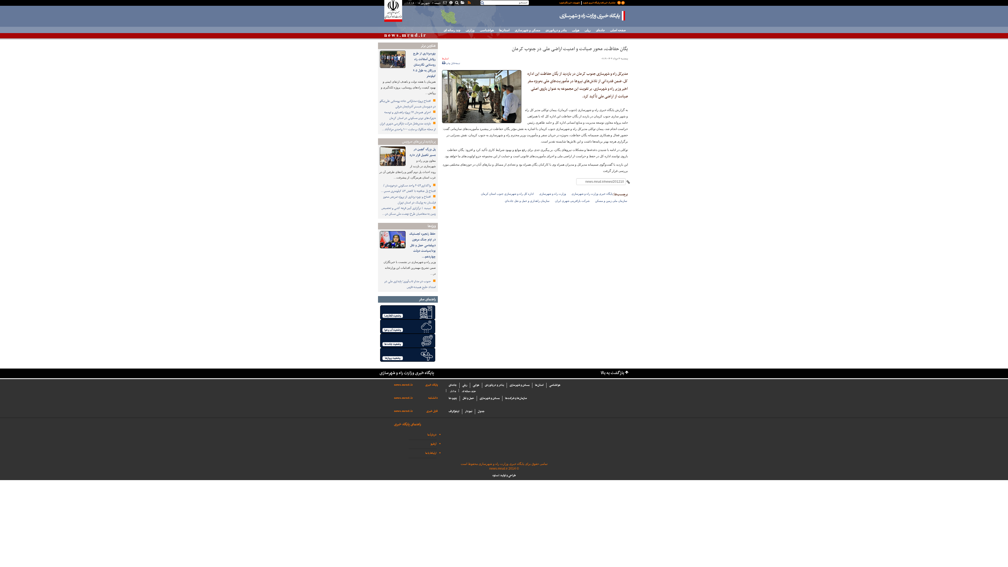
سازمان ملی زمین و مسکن (611, 200)
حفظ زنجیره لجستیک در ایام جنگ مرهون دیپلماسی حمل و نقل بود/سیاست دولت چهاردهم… (422, 245)
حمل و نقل (468, 398)
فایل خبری (432, 411)
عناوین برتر (428, 46)
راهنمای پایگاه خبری (407, 424)
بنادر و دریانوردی (556, 30)
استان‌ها (504, 30)
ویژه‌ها (432, 226)
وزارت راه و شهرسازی (552, 193)
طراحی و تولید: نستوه (504, 475)
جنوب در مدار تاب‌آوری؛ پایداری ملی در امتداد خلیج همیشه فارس (410, 284)
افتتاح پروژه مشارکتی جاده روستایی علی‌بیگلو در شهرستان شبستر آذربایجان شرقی (408, 103)
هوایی (575, 30)
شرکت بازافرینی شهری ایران (572, 200)
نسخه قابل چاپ (452, 63)
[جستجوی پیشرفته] (456, 3)
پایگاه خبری (431, 384)
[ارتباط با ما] (444, 3)
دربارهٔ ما (432, 434)
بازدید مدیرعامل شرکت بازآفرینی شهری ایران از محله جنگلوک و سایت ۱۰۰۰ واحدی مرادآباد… (408, 126)
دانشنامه (433, 398)
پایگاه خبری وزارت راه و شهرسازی (592, 15)
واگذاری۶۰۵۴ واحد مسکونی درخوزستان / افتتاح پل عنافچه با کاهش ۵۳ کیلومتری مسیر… (408, 188)
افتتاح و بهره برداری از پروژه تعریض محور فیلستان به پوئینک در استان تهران (409, 199)
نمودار (468, 411)
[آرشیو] (462, 3)
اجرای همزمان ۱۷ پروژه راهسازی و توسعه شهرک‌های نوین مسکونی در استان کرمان (410, 115)
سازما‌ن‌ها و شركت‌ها (516, 398)
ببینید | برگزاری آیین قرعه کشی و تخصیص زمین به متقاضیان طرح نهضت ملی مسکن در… (408, 211)
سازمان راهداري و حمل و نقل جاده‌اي (527, 200)
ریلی (588, 30)
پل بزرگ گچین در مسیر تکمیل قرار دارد (423, 152)
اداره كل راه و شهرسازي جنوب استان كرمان (507, 193)
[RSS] (468, 3)
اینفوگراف (454, 411)
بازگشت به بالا (612, 373)
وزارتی (470, 30)
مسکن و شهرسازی (527, 30)
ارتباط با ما (431, 453)
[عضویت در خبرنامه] (588, 2)
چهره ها (453, 398)
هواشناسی (487, 30)
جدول (481, 411)
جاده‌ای (600, 30)
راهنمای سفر (427, 299)
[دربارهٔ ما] (450, 3)
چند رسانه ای (452, 30)
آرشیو (433, 444)
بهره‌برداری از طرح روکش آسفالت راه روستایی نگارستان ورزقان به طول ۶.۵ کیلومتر (424, 65)
